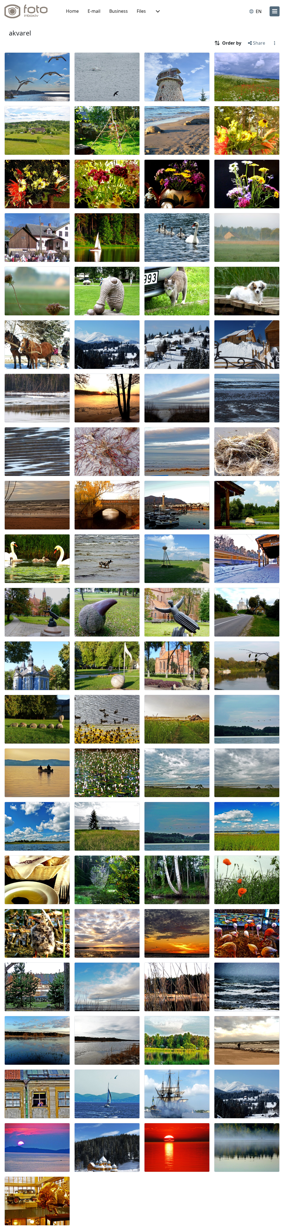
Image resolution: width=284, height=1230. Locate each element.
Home (72, 11)
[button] (157, 11)
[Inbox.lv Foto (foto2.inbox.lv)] (29, 11)
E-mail (94, 11)
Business (118, 11)
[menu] (275, 11)
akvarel (20, 33)
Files (141, 11)
